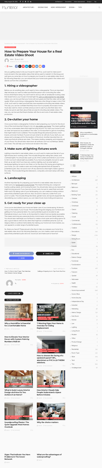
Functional (85, 261)
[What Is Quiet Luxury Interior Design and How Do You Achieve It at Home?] (18, 379)
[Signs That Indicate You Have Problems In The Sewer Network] (18, 443)
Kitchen (85, 320)
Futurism (85, 272)
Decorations (68, 2)
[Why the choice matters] (51, 411)
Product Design (85, 342)
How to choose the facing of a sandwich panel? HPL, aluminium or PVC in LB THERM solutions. (51, 359)
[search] (99, 7)
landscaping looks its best (25, 185)
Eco (85, 250)
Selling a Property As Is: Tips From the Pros (51, 271)
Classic (85, 209)
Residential (51, 351)
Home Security (85, 298)
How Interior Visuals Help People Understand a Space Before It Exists (49, 392)
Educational (85, 253)
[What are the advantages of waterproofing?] (51, 443)
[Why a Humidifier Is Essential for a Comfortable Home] (18, 312)
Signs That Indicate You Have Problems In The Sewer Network (17, 456)
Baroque (85, 183)
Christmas (85, 202)
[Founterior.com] (10, 7)
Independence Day (85, 301)
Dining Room (85, 239)
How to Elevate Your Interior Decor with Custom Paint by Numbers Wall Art (16, 339)
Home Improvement (79, 2)
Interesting (85, 309)
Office (85, 338)
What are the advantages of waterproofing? (49, 455)
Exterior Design (85, 257)
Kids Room (85, 316)
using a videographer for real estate (51, 97)
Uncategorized (26, 319)
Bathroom (85, 187)
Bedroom (85, 191)
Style (85, 356)
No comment (16, 329)
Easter (85, 242)
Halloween (85, 279)
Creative (85, 228)
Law (85, 323)
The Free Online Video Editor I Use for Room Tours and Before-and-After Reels (83, 121)
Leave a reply (13, 293)
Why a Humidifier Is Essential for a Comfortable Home (17, 324)
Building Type (85, 195)
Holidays (85, 287)
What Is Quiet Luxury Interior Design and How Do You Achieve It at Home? (17, 392)
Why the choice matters (47, 422)
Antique (85, 176)
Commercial (85, 220)
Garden (85, 275)
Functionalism (85, 264)
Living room (85, 331)
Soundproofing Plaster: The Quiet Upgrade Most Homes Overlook (16, 424)
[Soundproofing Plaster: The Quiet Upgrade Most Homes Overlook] (18, 411)
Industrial (85, 305)
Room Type (85, 353)
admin (12, 59)
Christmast (85, 206)
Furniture (85, 268)
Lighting (85, 327)
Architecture (58, 2)
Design (89, 2)
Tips (95, 2)
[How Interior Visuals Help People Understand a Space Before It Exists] (51, 379)
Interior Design (42, 319)
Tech (73, 115)
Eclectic (85, 246)
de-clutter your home (43, 126)
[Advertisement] (51, 26)
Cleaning (85, 213)
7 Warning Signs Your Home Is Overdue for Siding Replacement (50, 325)
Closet (85, 217)
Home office (85, 294)
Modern (85, 334)
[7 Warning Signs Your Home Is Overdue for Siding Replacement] (51, 312)
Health (85, 283)
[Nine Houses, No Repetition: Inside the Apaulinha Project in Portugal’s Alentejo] (74, 144)
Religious (85, 345)
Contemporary (85, 224)
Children (85, 198)
